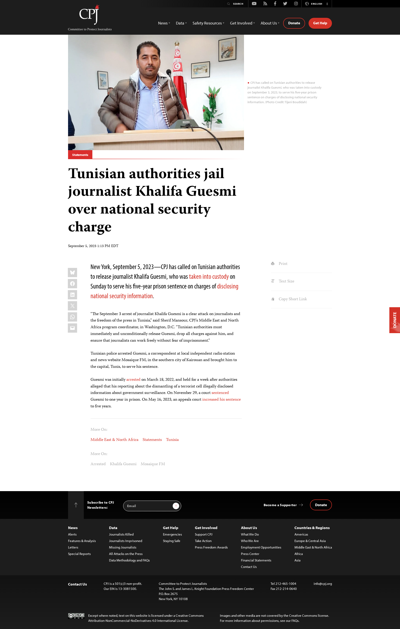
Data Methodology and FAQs (129, 560)
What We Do (250, 534)
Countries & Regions (312, 527)
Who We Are (250, 541)
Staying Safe (171, 541)
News (73, 527)
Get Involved (206, 527)
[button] (327, 3)
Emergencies (172, 534)
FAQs (295, 620)
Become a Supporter (280, 505)
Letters (73, 547)
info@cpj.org (323, 583)
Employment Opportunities (261, 547)
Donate (294, 23)
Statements (80, 155)
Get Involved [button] (241, 23)
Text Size (286, 281)
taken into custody (209, 276)
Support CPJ (203, 534)
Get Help (320, 23)
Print (282, 263)
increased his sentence (221, 399)
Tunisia (172, 440)
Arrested (98, 464)
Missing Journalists (122, 547)
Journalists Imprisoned (125, 541)
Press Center (250, 554)
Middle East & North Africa (114, 440)
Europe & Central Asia (310, 541)
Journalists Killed (121, 534)
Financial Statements (256, 560)
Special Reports (79, 554)
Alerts (72, 534)
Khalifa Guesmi (123, 464)
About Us (249, 527)
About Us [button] (269, 23)
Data (113, 527)
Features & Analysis (82, 541)
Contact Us (249, 566)
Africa (298, 554)
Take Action (203, 541)
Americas (301, 534)
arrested (133, 379)
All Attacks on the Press (126, 554)
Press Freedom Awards (211, 547)
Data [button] (180, 23)
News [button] (163, 23)
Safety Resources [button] (207, 23)
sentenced (220, 393)
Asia (297, 560)
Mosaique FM (153, 464)
